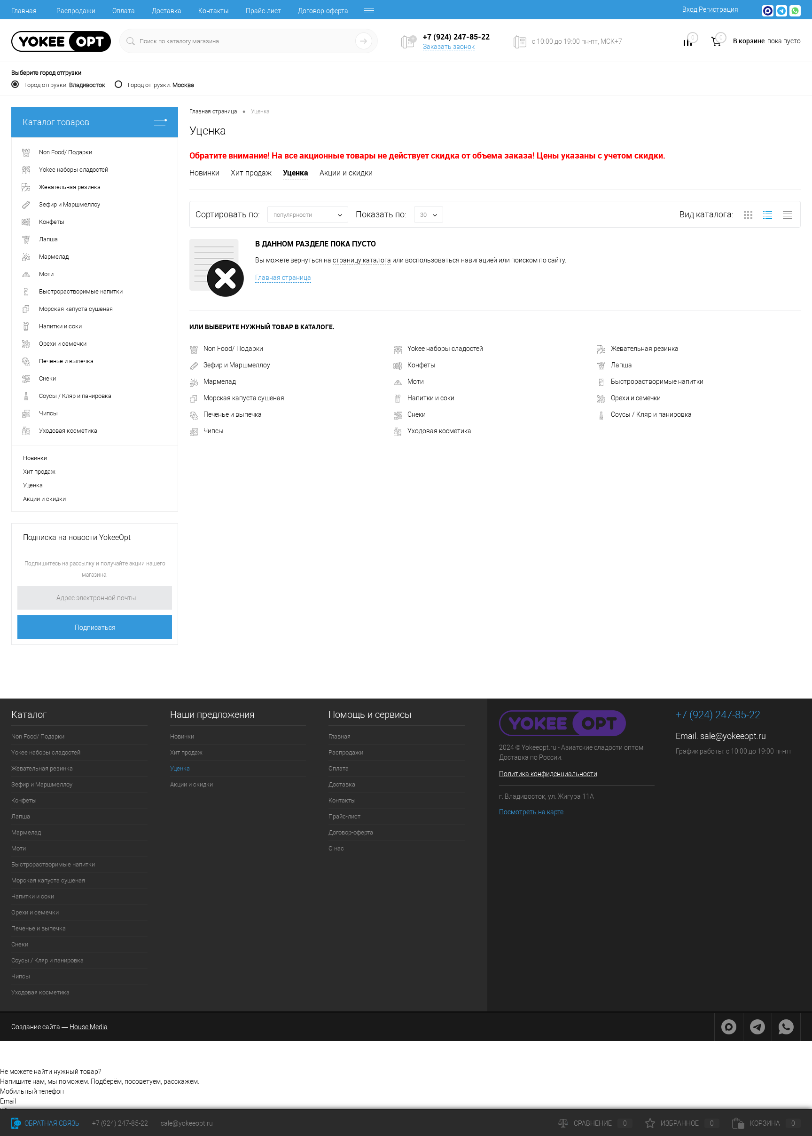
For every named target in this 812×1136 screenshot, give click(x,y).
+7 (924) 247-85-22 (120, 1123)
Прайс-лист (263, 11)
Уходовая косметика (439, 431)
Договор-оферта (323, 11)
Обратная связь (51, 1123)
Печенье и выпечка (232, 414)
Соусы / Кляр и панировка (651, 414)
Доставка (166, 11)
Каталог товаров (56, 122)
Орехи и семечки (636, 398)
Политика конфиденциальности (548, 774)
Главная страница (283, 277)
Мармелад (219, 381)
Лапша (621, 365)
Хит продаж (39, 471)
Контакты (213, 11)
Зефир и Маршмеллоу (236, 365)
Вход (689, 9)
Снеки (416, 414)
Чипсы (213, 431)
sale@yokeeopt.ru (733, 736)
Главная (24, 11)
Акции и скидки (44, 498)
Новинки (35, 457)
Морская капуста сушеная (243, 398)
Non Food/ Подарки (233, 348)
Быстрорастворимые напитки (657, 381)
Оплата (123, 11)
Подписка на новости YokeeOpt (77, 537)
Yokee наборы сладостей (445, 348)
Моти (415, 381)
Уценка (33, 485)
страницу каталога (362, 260)
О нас (336, 848)
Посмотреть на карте (531, 812)
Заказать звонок (449, 46)
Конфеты (421, 365)
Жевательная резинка (645, 348)
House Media (89, 1027)
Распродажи (75, 11)
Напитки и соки (430, 398)
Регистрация (718, 9)
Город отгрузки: (64, 84)
